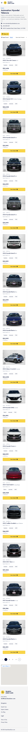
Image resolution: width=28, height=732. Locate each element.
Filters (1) (6, 34)
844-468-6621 (6, 26)
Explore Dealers (4, 709)
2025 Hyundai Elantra (9, 292)
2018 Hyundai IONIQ (8, 407)
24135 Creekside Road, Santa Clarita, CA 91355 (14, 28)
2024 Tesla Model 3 (8, 485)
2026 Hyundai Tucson (9, 446)
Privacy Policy (4, 722)
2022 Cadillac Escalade (9, 523)
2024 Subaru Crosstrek (9, 369)
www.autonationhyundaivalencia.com (11, 23)
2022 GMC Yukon (8, 562)
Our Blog (3, 712)
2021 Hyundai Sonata (9, 600)
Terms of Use (4, 719)
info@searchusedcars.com (8, 698)
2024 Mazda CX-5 (8, 99)
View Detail (13, 73)
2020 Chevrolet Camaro (10, 60)
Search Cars (4, 707)
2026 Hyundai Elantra (9, 330)
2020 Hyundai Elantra (9, 639)
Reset (11, 37)
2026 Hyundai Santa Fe (9, 137)
